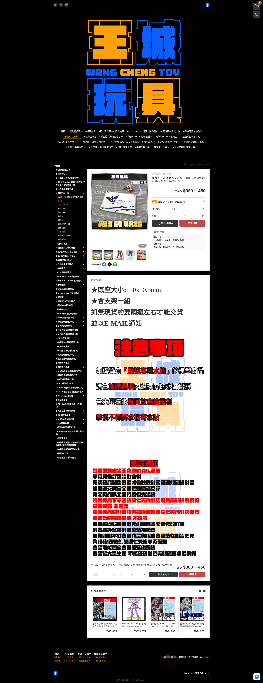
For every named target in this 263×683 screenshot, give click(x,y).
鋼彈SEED (62, 213)
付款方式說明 (84, 654)
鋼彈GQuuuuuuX (64, 236)
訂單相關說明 (69, 661)
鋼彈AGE (61, 220)
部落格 (57, 661)
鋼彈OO (61, 216)
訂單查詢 (69, 657)
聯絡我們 (57, 657)
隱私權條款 (100, 661)
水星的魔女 (62, 232)
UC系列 (61, 201)
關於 (57, 654)
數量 (154, 216)
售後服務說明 (84, 661)
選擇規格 (156, 209)
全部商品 (69, 654)
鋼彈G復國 (62, 239)
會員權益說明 (100, 654)
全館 (155, 202)
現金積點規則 (100, 657)
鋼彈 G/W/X (62, 209)
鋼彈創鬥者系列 (64, 224)
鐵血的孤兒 (62, 228)
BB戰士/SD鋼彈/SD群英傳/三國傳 (70, 197)
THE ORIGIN (63, 205)
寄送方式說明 (84, 657)
